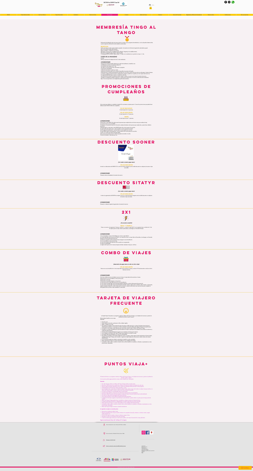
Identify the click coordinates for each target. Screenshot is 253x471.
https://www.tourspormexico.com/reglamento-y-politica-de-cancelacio (115, 78)
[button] (150, 7)
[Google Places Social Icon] (151, 432)
